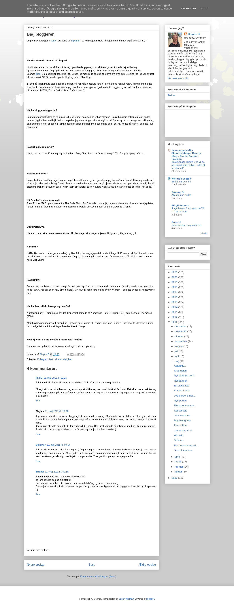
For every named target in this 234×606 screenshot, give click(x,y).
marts (178, 461)
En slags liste (181, 385)
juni (177, 356)
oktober (179, 336)
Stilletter (178, 440)
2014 (175, 307)
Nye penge (180, 400)
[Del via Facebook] (79, 354)
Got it (204, 8)
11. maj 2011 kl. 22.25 (55, 377)
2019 (175, 282)
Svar (38, 400)
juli (177, 351)
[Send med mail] (69, 354)
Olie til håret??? (183, 430)
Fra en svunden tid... (186, 445)
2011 (175, 322)
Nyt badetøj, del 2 (184, 375)
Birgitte (40, 471)
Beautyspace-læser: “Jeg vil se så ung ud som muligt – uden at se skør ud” (188, 165)
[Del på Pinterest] (82, 354)
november (181, 331)
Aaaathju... (180, 365)
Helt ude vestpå (181, 178)
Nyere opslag (35, 564)
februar (179, 466)
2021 (175, 272)
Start (91, 564)
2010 (175, 477)
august (179, 346)
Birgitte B (194, 34)
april (177, 456)
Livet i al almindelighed (60, 359)
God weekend (182, 415)
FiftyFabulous (180, 205)
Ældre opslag (147, 564)
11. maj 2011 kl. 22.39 (56, 411)
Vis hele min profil (178, 78)
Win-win (178, 435)
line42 (39, 377)
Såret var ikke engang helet (186, 225)
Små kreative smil (181, 181)
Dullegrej (41, 359)
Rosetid (176, 222)
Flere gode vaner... (185, 405)
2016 (175, 297)
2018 (175, 287)
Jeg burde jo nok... (185, 395)
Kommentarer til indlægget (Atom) (98, 576)
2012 (175, 317)
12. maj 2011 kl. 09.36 (56, 471)
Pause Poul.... (182, 425)
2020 (175, 277)
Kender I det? (182, 390)
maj (177, 361)
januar (179, 471)
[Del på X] (76, 354)
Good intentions (183, 450)
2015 (175, 302)
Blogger (150, 598)
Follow (171, 95)
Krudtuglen (180, 370)
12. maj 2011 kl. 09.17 (58, 444)
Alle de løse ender (181, 195)
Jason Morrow (126, 598)
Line (53, 40)
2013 (175, 312)
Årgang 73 (177, 191)
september (181, 341)
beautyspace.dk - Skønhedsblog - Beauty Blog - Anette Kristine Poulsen (186, 154)
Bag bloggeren (182, 420)
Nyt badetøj (180, 380)
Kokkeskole (180, 410)
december (181, 326)
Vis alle (204, 233)
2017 (175, 292)
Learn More (188, 8)
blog (38, 74)
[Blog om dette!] (72, 354)
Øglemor (75, 40)
